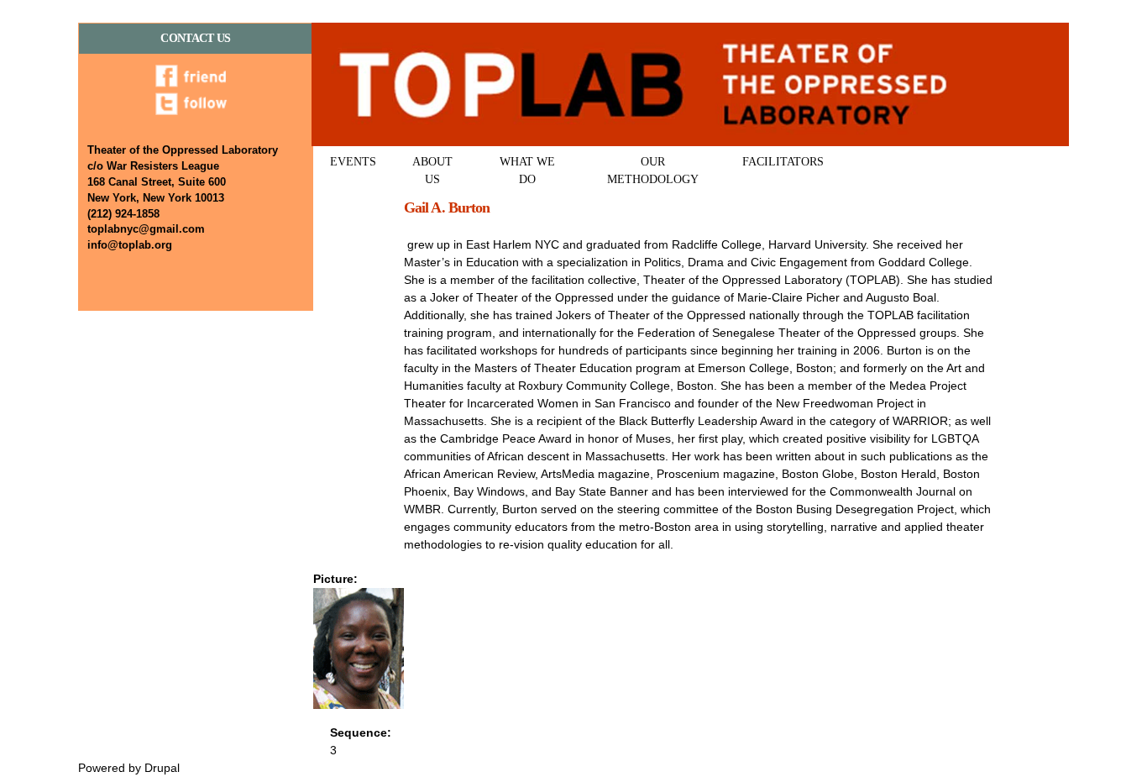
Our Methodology (653, 170)
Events (353, 161)
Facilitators (783, 161)
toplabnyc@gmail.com (146, 229)
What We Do (527, 170)
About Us (432, 170)
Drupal (162, 767)
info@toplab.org (129, 245)
